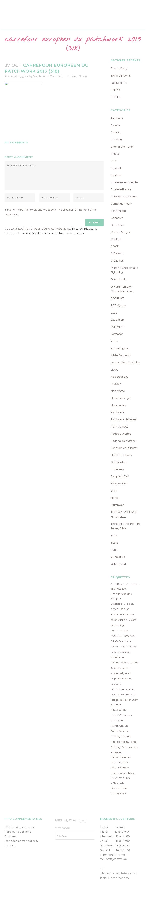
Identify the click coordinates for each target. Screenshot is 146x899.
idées (114, 341)
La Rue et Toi (119, 82)
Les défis (116, 684)
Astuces (116, 132)
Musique (116, 383)
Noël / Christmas (121, 715)
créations (130, 636)
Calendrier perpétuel (124, 196)
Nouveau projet (121, 398)
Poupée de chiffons (123, 440)
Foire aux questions (18, 831)
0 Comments (56, 76)
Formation (117, 334)
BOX (113, 161)
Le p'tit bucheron (121, 678)
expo (114, 312)
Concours (117, 218)
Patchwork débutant (124, 419)
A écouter (117, 118)
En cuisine (129, 646)
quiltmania (117, 469)
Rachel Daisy (119, 68)
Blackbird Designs (122, 604)
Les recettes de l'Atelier (125, 362)
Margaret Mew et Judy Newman (124, 702)
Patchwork (117, 412)
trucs (114, 549)
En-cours (116, 646)
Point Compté (119, 426)
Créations (117, 253)
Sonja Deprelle (120, 767)
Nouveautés (118, 405)
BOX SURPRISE (120, 609)
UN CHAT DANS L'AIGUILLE (120, 780)
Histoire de (117, 657)
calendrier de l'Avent (123, 620)
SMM (114, 490)
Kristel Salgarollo (121, 355)
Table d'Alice (118, 773)
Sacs (113, 762)
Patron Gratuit (119, 726)
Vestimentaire (119, 788)
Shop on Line (119, 483)
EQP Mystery (118, 305)
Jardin (135, 662)
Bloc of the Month (122, 146)
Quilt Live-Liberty (121, 455)
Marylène (39, 76)
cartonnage (118, 210)
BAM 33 (115, 90)
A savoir (116, 125)
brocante (116, 168)
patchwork (117, 720)
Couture (116, 239)
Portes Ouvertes (121, 433)
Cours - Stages (119, 630)
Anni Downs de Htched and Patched (125, 586)
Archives (10, 836)
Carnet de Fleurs (121, 203)
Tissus (114, 542)
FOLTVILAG (117, 327)
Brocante (116, 614)
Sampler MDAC (120, 476)
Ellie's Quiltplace (121, 641)
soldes (115, 497)
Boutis (115, 153)
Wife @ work (119, 564)
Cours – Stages (120, 232)
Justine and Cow (121, 668)
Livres (114, 369)
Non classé (118, 391)
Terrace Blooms (121, 75)
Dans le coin (118, 279)
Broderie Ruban (121, 189)
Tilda (114, 535)
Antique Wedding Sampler (121, 596)
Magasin (131, 694)
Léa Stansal (118, 694)
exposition (124, 652)
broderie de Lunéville (124, 182)
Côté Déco (118, 225)
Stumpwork (118, 505)
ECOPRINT (117, 298)
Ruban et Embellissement (121, 754)
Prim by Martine (120, 736)
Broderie (116, 175)
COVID (115, 246)
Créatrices (117, 260)
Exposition (117, 319)
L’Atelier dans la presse (20, 827)
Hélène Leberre (120, 662)
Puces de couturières (124, 448)
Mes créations (119, 376)
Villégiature (118, 557)
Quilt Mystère (119, 462)
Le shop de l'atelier (122, 689)
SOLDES (116, 97)
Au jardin (116, 139)
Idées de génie (120, 348)
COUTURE (117, 636)
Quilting (116, 747)
